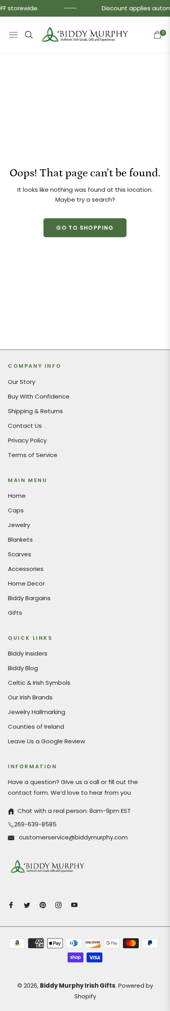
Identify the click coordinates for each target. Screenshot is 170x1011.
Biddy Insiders (27, 653)
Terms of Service (32, 455)
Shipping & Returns (35, 411)
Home (17, 495)
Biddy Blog (23, 668)
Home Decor (26, 583)
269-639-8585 (35, 824)
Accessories (25, 569)
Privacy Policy (27, 440)
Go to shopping (85, 228)
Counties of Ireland (36, 726)
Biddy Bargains (29, 598)
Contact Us (25, 425)
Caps (16, 510)
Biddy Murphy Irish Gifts (77, 985)
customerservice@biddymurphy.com (72, 837)
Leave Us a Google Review (46, 741)
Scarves (19, 554)
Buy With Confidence (39, 396)
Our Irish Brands (30, 697)
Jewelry (19, 525)
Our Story (21, 382)
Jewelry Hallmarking (36, 712)
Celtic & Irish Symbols (39, 682)
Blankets (20, 539)
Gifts (15, 612)
